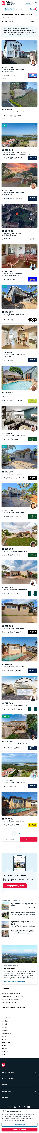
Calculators (6, 1091)
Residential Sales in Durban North (12, 993)
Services (5, 1085)
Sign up (28, 3)
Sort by (33, 21)
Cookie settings (19, 1124)
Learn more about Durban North (14, 981)
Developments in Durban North (11, 1002)
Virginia (4, 1054)
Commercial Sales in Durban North (12, 996)
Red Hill (4, 1045)
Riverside (4, 1048)
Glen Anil (4, 1024)
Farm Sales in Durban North (10, 999)
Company (5, 1097)
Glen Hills (4, 1027)
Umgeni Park (5, 1051)
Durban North (11, 18)
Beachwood (5, 1015)
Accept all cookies (19, 1129)
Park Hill (4, 1039)
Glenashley (5, 1030)
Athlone (4, 1012)
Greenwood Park (7, 1033)
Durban (3, 18)
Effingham (5, 1021)
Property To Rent (8, 1078)
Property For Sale (8, 1072)
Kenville (4, 1036)
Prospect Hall (6, 1042)
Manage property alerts (15, 886)
